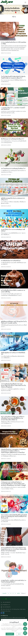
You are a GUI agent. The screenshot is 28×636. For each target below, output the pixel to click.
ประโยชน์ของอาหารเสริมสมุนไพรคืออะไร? (13, 168)
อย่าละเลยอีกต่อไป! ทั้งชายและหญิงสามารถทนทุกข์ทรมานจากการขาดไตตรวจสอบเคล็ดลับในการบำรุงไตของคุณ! (13, 549)
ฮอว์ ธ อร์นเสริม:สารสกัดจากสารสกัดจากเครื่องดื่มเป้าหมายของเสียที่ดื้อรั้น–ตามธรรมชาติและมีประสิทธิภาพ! (12, 418)
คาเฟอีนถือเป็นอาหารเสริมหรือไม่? (11, 260)
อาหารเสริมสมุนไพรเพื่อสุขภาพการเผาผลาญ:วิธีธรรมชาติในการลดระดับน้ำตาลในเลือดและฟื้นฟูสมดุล (13, 385)
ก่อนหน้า (4, 593)
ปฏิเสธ (19, 634)
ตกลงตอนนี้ (9, 634)
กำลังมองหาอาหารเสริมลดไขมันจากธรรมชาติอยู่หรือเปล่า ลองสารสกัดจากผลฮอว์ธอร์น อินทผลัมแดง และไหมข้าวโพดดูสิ (13, 483)
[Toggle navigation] (25, 2)
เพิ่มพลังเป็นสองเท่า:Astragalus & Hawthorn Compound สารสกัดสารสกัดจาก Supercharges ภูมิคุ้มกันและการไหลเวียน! (13, 451)
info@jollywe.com (6, 604)
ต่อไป (18, 593)
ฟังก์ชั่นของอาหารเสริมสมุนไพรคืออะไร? (12, 139)
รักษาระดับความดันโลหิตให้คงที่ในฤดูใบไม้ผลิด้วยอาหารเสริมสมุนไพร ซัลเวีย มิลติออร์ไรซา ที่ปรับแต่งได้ (14, 516)
